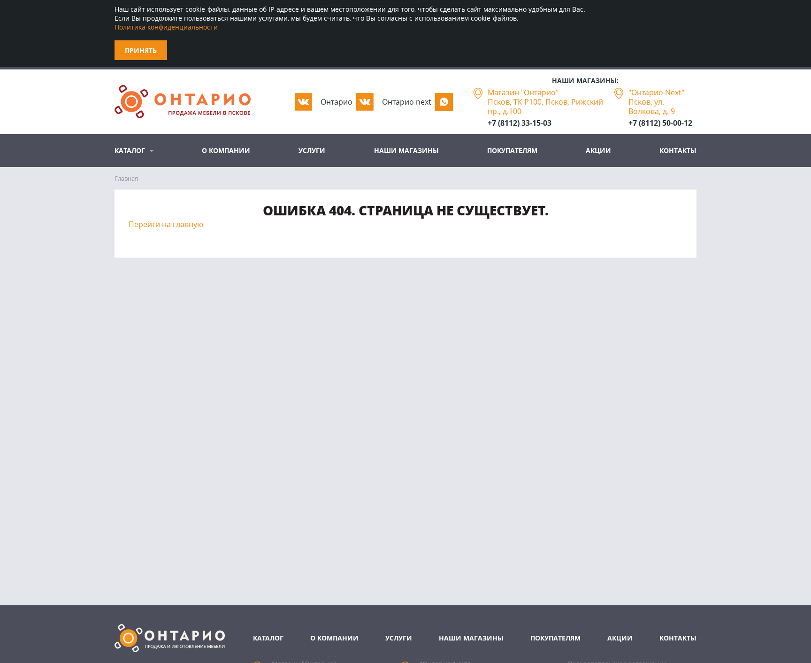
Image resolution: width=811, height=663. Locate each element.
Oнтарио (336, 102)
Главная (126, 178)
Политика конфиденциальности (166, 27)
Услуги (311, 150)
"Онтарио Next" (656, 92)
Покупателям (512, 150)
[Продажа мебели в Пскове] (183, 101)
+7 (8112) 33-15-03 (519, 123)
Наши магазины (406, 150)
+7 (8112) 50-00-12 (660, 123)
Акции (598, 150)
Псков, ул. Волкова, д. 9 (651, 106)
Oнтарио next (406, 102)
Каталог (130, 150)
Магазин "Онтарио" (523, 92)
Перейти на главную (166, 224)
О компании (226, 150)
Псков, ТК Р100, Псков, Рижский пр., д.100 (545, 106)
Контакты (677, 150)
